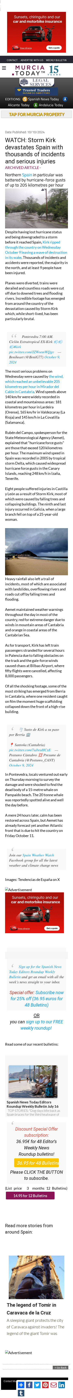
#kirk (17, 346)
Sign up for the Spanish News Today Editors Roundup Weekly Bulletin (35, 971)
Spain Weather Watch (38, 855)
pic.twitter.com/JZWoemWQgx (31, 351)
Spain (27, 174)
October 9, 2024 (21, 765)
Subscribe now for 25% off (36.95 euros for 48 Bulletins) (37, 999)
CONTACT (12, 60)
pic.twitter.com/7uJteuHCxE (30, 749)
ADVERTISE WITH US (32, 60)
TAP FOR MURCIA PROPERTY (36, 114)
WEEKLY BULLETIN (56, 60)
